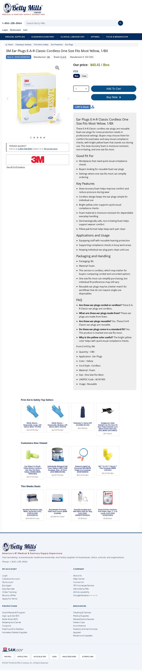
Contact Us (78, 582)
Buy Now (112, 97)
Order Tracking (9, 592)
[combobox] (81, 89)
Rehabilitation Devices (83, 619)
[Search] (120, 23)
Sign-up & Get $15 (10, 615)
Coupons (6, 625)
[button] (8, 101)
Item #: (10, 57)
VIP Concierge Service (83, 585)
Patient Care (79, 622)
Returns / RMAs (9, 595)
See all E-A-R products (16, 167)
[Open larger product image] (37, 98)
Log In (5, 30)
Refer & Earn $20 (10, 619)
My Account (15, 30)
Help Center (79, 578)
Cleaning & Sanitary (42, 36)
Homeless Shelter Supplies (14, 632)
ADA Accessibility (81, 592)
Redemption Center (11, 622)
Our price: (80, 65)
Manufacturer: (40, 57)
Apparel (95, 36)
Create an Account (11, 578)
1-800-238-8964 (12, 23)
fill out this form (50, 149)
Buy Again (6, 585)
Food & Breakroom (117, 36)
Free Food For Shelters (13, 629)
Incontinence (79, 625)
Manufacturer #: (77, 57)
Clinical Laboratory (73, 36)
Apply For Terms (9, 598)
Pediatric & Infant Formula (85, 629)
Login (4, 575)
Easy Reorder (8, 588)
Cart (25, 30)
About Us (77, 575)
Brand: (57, 57)
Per (75, 71)
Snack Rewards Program (13, 612)
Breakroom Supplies (82, 635)
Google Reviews (85, 595)
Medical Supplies (15, 36)
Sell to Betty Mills (81, 588)
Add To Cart (113, 88)
